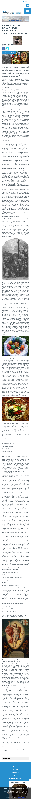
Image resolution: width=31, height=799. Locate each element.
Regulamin (15, 772)
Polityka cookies (15, 775)
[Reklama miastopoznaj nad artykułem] (15, 19)
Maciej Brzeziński (7, 44)
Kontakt (15, 769)
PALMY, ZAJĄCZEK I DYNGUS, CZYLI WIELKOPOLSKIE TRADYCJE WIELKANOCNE (15, 29)
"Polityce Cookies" (21, 797)
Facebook (3, 48)
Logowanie (27, 1)
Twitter (7, 48)
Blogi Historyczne (9, 52)
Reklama (15, 766)
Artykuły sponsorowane (15, 778)
